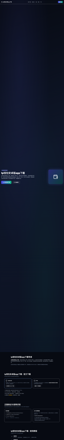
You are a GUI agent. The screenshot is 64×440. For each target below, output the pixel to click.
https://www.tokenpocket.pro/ (18, 412)
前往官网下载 (7, 182)
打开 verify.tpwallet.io (39, 415)
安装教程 (16, 182)
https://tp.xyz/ (12, 416)
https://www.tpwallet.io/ (15, 414)
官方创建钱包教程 (20, 433)
